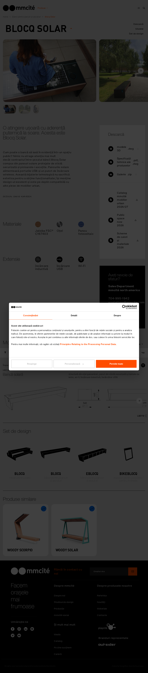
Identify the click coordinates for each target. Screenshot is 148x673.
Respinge (32, 364)
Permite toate (116, 364)
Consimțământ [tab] (30, 315)
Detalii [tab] (74, 315)
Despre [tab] (117, 315)
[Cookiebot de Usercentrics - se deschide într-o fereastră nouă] (124, 307)
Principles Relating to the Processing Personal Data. (88, 344)
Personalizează (72, 364)
